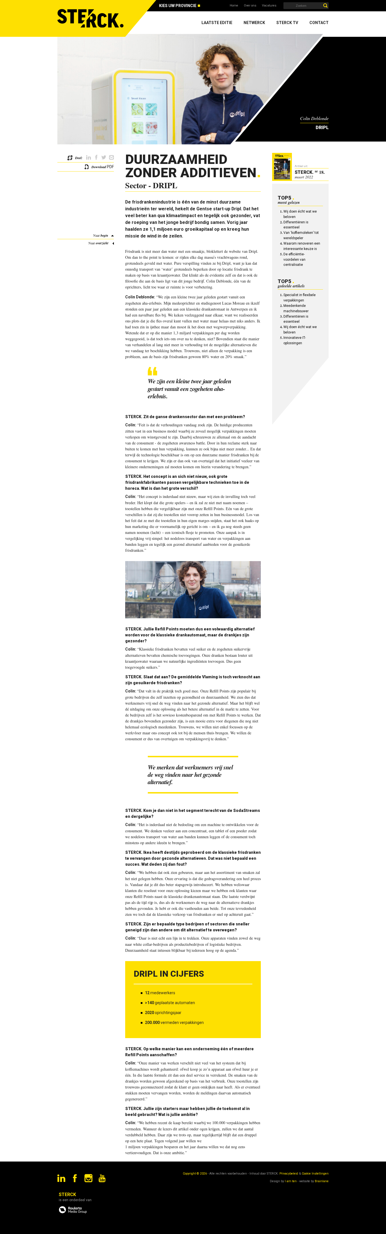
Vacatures (269, 5)
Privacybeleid (288, 1173)
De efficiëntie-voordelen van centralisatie (294, 259)
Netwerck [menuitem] (254, 22)
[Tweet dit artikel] (103, 157)
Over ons (250, 5)
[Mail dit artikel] (111, 157)
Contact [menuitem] (319, 22)
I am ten (291, 1181)
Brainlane (322, 1181)
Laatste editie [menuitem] (216, 22)
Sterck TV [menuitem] (287, 22)
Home (234, 5)
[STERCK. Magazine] (91, 18)
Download (99, 166)
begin (104, 235)
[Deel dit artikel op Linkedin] (88, 157)
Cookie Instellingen (315, 1173)
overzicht (102, 243)
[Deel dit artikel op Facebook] (96, 157)
